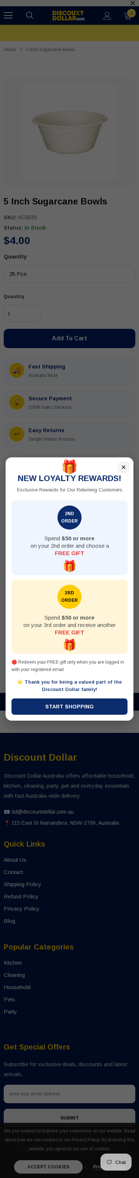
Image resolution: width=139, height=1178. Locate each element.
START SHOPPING (69, 707)
